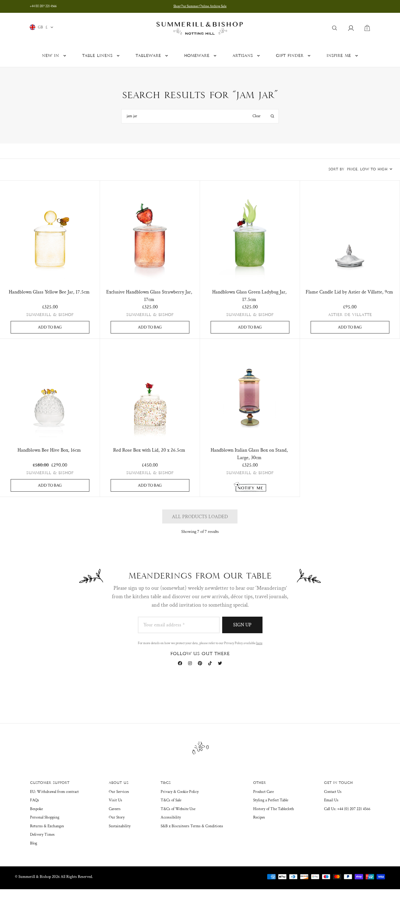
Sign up (242, 625)
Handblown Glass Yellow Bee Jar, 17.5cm (49, 292)
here (259, 643)
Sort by (336, 169)
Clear (256, 116)
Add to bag (50, 327)
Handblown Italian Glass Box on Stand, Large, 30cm (249, 454)
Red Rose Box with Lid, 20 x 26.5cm (149, 450)
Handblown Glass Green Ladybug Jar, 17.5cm (249, 296)
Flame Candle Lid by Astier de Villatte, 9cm (349, 292)
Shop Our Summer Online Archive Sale (200, 6)
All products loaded (200, 517)
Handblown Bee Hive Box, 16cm (49, 450)
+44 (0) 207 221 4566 (43, 6)
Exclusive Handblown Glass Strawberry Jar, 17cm (149, 296)
